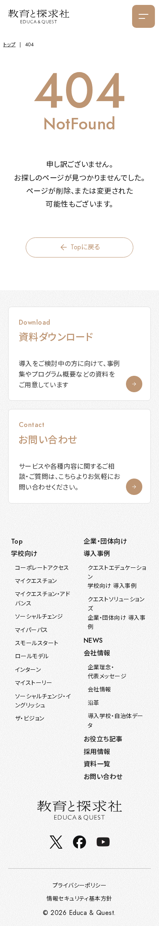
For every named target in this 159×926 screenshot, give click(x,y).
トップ (9, 44)
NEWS (93, 640)
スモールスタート (37, 643)
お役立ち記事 (103, 739)
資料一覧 (97, 764)
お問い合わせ (103, 776)
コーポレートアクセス (42, 568)
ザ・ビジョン (29, 718)
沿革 (93, 703)
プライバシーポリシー (80, 885)
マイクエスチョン (36, 581)
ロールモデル (32, 656)
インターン (28, 670)
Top (16, 541)
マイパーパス (31, 630)
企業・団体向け (105, 541)
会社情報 (99, 689)
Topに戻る (85, 247)
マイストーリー (33, 683)
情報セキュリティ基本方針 (79, 898)
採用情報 (97, 752)
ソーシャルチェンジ (39, 616)
